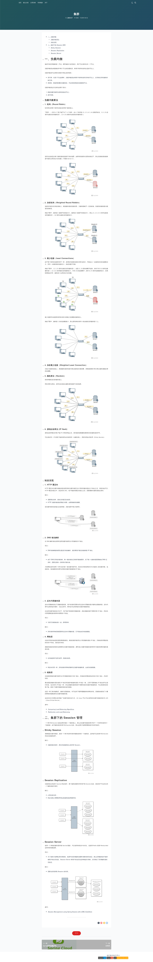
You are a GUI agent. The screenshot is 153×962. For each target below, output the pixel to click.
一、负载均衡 (52, 37)
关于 (46, 2)
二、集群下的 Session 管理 (57, 45)
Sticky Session (56, 48)
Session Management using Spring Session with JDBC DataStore (70, 912)
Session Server (56, 53)
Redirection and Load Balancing (59, 712)
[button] (76, 933)
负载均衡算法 (55, 39)
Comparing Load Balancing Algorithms (61, 709)
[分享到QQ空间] (104, 923)
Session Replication (57, 50)
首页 (20, 2)
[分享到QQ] (107, 923)
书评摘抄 (40, 2)
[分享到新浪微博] (101, 923)
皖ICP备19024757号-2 (113, 955)
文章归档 (33, 2)
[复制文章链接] (98, 923)
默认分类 (26, 2)
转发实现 (53, 42)
